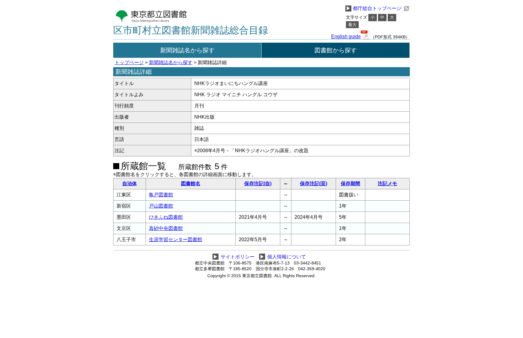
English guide (346, 36)
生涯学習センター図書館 (175, 239)
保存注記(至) (313, 183)
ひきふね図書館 (166, 217)
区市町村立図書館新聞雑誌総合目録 (190, 30)
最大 (352, 24)
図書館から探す (335, 50)
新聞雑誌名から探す (187, 50)
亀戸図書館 (161, 194)
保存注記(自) (257, 183)
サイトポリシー (238, 256)
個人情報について (286, 256)
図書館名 (190, 183)
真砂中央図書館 (166, 228)
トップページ (129, 62)
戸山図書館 (161, 205)
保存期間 (350, 183)
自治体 (129, 183)
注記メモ (387, 183)
